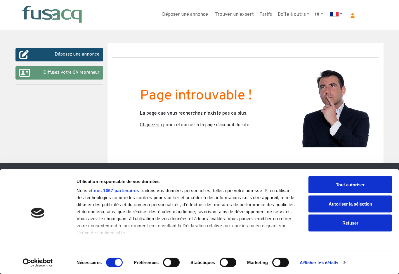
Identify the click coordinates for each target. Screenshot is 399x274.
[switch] (171, 262)
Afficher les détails (319, 262)
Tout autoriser (350, 184)
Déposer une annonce (185, 15)
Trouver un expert (234, 15)
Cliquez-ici (151, 125)
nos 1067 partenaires (116, 190)
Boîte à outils (292, 15)
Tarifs (266, 15)
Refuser (350, 222)
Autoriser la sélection (350, 203)
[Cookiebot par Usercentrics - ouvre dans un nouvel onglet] (37, 262)
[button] (352, 15)
